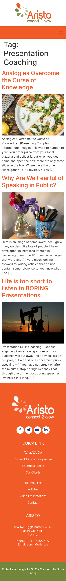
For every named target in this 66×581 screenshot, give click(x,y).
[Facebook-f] (20, 430)
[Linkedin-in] (46, 430)
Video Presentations (33, 496)
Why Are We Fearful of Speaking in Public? (33, 181)
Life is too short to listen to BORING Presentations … (27, 288)
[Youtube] (37, 430)
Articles (33, 489)
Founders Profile (33, 466)
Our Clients (33, 472)
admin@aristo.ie (37, 544)
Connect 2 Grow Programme (33, 459)
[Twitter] (28, 430)
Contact (32, 502)
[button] (61, 32)
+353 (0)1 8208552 (38, 541)
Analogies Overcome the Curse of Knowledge (30, 80)
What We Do (33, 452)
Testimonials (33, 483)
